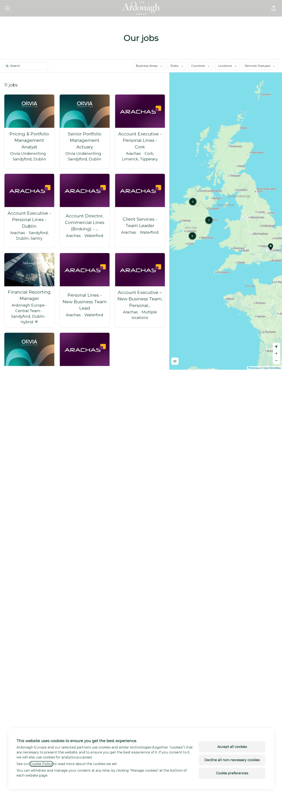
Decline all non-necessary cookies (232, 760)
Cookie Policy (41, 764)
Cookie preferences (232, 773)
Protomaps (254, 367)
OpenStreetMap (272, 367)
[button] (274, 8)
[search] (26, 66)
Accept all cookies (232, 747)
